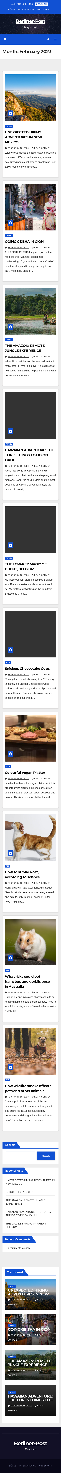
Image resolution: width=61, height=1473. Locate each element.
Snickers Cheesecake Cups (27, 668)
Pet (7, 866)
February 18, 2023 (18, 148)
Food (8, 662)
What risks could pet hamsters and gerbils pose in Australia (27, 981)
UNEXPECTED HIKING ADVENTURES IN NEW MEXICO (23, 137)
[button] (48, 39)
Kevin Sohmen (42, 148)
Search (10, 1145)
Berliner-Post (30, 21)
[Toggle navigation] (55, 39)
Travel (9, 126)
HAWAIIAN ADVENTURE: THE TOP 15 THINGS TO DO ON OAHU (29, 455)
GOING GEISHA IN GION (24, 241)
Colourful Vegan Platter (25, 773)
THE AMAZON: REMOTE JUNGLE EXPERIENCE (29, 1363)
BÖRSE (11, 10)
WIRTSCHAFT (44, 10)
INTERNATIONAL (26, 10)
